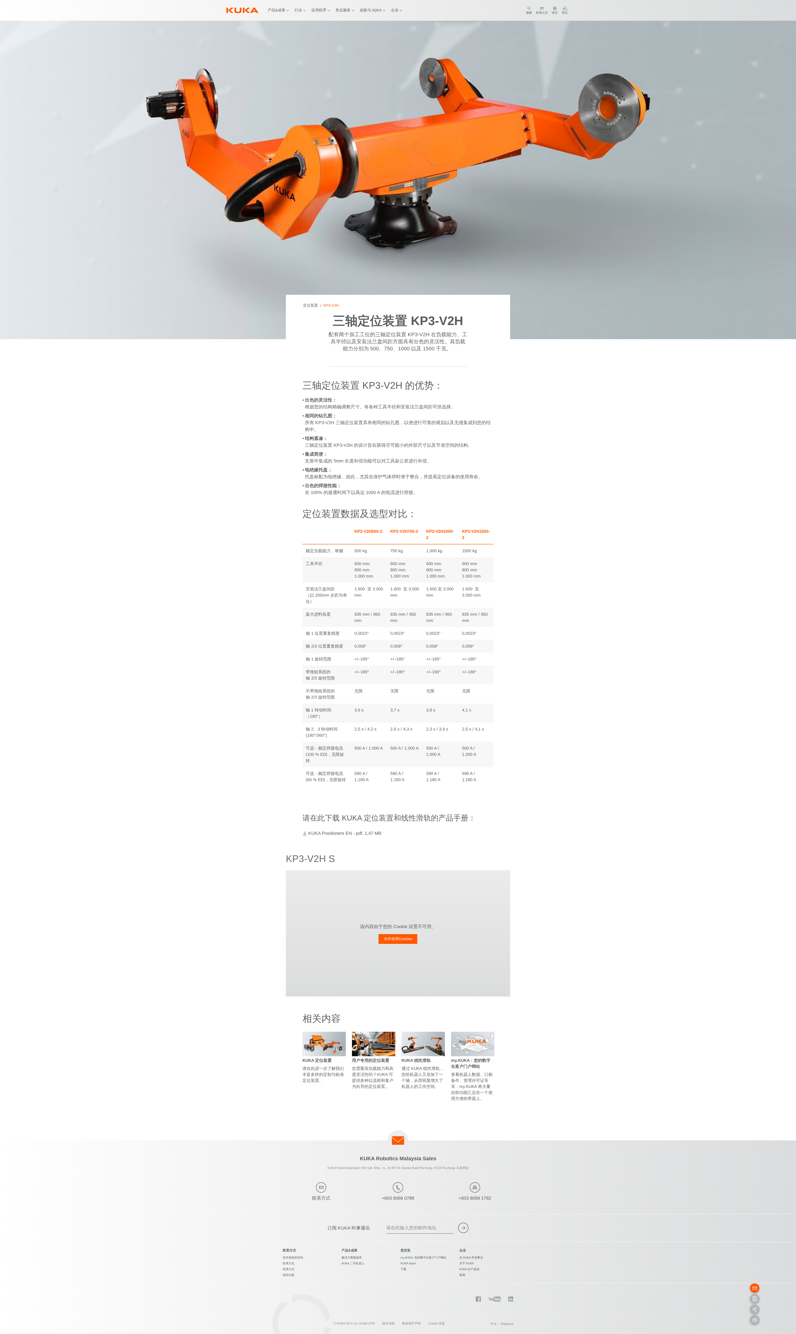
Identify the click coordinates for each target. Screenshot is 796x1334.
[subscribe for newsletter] (463, 1228)
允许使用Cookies (398, 939)
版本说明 (388, 1323)
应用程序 (318, 10)
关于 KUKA (466, 1263)
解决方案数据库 (352, 1257)
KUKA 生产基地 (469, 1269)
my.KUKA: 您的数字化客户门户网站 (423, 1257)
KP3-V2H (331, 305)
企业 (394, 10)
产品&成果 (276, 10)
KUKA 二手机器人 (353, 1263)
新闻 (462, 1275)
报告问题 (288, 1275)
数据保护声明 (411, 1323)
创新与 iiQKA (371, 10)
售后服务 (343, 10)
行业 (298, 10)
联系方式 (288, 1263)
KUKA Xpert (408, 1263)
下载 (403, 1269)
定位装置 (310, 305)
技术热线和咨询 (293, 1257)
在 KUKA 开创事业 (471, 1257)
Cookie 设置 (436, 1323)
